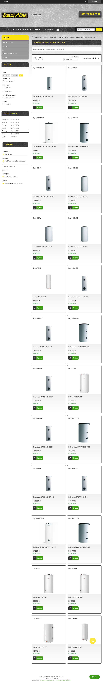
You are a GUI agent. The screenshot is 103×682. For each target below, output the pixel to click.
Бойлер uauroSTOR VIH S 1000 (79, 547)
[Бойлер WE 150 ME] (49, 283)
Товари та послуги (20, 29)
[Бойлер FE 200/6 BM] (84, 383)
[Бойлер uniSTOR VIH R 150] (49, 233)
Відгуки (5, 57)
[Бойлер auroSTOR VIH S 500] (49, 383)
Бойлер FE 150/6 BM (75, 597)
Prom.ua (61, 676)
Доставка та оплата (9, 50)
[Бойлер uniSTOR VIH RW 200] (49, 83)
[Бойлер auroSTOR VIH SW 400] (49, 183)
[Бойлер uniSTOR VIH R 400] (49, 333)
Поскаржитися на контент (47, 680)
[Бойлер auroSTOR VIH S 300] (49, 433)
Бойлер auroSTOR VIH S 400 (78, 297)
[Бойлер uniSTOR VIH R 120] (84, 183)
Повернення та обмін (10, 53)
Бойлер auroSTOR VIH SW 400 (43, 197)
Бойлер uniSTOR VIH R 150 (42, 247)
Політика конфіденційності (63, 680)
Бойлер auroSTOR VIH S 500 (43, 397)
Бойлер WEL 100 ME (40, 647)
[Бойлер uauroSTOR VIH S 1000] (84, 533)
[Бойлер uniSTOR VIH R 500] (84, 483)
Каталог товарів (8, 42)
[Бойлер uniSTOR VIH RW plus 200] (49, 533)
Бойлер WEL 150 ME (75, 647)
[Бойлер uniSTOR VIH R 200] (84, 233)
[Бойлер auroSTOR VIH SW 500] (49, 483)
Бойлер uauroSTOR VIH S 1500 (79, 447)
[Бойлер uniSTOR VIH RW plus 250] (49, 133)
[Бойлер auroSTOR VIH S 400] (84, 283)
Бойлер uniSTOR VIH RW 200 (43, 96)
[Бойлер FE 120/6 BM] (49, 583)
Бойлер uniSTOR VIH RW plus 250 (44, 146)
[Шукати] (99, 29)
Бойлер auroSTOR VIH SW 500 (43, 497)
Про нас (38, 29)
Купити (39, 107)
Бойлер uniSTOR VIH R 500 (77, 497)
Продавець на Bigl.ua (51, 678)
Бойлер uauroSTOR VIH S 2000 (79, 347)
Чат (96, 677)
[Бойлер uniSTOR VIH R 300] (84, 83)
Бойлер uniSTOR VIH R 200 (77, 247)
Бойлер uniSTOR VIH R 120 (77, 197)
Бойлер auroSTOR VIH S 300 (43, 447)
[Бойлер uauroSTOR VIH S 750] (84, 133)
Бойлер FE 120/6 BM (40, 597)
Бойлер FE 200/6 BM (75, 397)
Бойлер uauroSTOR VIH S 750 (78, 146)
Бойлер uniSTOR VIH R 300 (77, 96)
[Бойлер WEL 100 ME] (49, 633)
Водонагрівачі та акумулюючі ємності (71, 37)
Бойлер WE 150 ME (39, 297)
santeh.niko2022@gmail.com (14, 184)
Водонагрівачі (52, 37)
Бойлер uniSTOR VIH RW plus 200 (44, 547)
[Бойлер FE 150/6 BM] (84, 583)
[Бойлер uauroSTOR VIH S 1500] (84, 433)
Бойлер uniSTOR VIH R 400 (42, 347)
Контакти (49, 29)
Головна (5, 29)
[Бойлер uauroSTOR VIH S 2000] (84, 333)
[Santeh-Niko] (15, 14)
